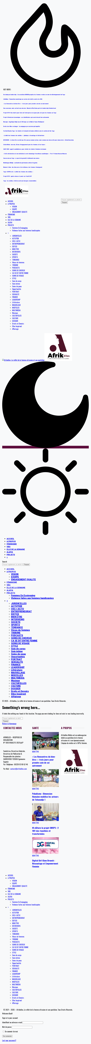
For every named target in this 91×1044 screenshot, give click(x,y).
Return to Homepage (9, 723)
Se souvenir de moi (11, 1031)
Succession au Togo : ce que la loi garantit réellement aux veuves (21, 158)
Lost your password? (9, 1040)
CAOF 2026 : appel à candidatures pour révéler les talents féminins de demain (24, 149)
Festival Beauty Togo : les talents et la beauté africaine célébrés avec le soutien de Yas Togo (28, 131)
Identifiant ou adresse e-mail (12, 1022)
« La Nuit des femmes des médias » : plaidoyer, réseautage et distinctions (23, 135)
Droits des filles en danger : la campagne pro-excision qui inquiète (21, 126)
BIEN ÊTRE (35, 751)
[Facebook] (6, 777)
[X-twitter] (12, 777)
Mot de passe (6, 1027)
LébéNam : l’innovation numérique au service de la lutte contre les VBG (22, 99)
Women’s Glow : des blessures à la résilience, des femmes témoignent (22, 167)
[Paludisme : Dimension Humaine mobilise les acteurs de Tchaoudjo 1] (45, 786)
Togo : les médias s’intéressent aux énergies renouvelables (19, 181)
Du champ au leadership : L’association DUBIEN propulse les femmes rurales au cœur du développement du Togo (34, 94)
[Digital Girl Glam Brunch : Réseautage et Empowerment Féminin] (45, 853)
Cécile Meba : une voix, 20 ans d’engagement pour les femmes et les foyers (24, 144)
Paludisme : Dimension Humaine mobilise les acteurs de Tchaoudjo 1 (45, 796)
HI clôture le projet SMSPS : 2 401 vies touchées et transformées (45, 830)
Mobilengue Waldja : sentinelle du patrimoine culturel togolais (20, 163)
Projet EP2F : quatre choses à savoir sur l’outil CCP (17, 176)
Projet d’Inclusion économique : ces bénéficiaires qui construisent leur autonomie (26, 117)
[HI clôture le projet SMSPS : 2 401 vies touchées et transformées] (45, 820)
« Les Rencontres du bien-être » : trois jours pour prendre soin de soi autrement (25, 103)
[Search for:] (12, 718)
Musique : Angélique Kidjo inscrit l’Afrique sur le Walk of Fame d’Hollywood (23, 122)
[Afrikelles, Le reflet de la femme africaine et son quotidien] (37, 360)
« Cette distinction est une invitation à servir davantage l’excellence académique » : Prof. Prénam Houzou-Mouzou (35, 153)
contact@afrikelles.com (18, 769)
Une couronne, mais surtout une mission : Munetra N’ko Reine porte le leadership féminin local (29, 108)
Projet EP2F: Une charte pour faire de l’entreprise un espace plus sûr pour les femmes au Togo (29, 113)
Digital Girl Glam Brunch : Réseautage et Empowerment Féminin (45, 863)
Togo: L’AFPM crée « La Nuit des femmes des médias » (18, 172)
